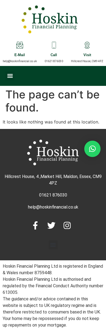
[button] (9, 75)
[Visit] (87, 45)
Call (54, 55)
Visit (87, 55)
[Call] (54, 45)
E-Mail (19, 55)
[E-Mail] (19, 45)
